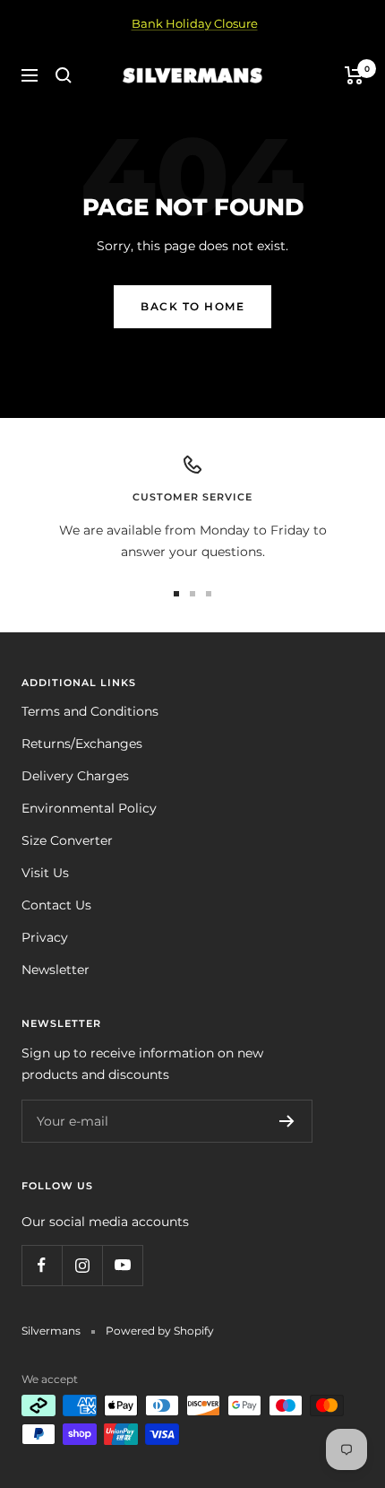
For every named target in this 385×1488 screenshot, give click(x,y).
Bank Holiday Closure (195, 23)
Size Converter (67, 840)
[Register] (287, 1121)
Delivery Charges (75, 776)
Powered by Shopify (160, 1330)
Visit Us (45, 873)
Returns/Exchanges (81, 743)
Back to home (192, 306)
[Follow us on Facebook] (41, 1265)
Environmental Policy (89, 808)
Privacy (44, 937)
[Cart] (354, 75)
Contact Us (56, 905)
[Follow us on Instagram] (82, 1265)
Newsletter (55, 970)
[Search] (64, 75)
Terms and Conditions (89, 711)
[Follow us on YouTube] (122, 1265)
